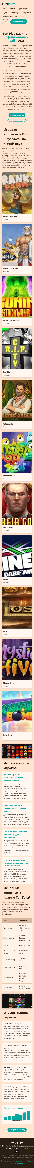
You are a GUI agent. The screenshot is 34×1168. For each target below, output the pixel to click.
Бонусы (12, 9)
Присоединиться (18, 22)
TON (8, 4)
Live (4, 9)
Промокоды (23, 9)
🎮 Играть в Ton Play (17, 1130)
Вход (5, 22)
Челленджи (15, 13)
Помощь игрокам (10, 17)
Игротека (27, 13)
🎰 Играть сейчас (17, 115)
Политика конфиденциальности (13, 1161)
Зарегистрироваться (17, 122)
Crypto (5, 13)
